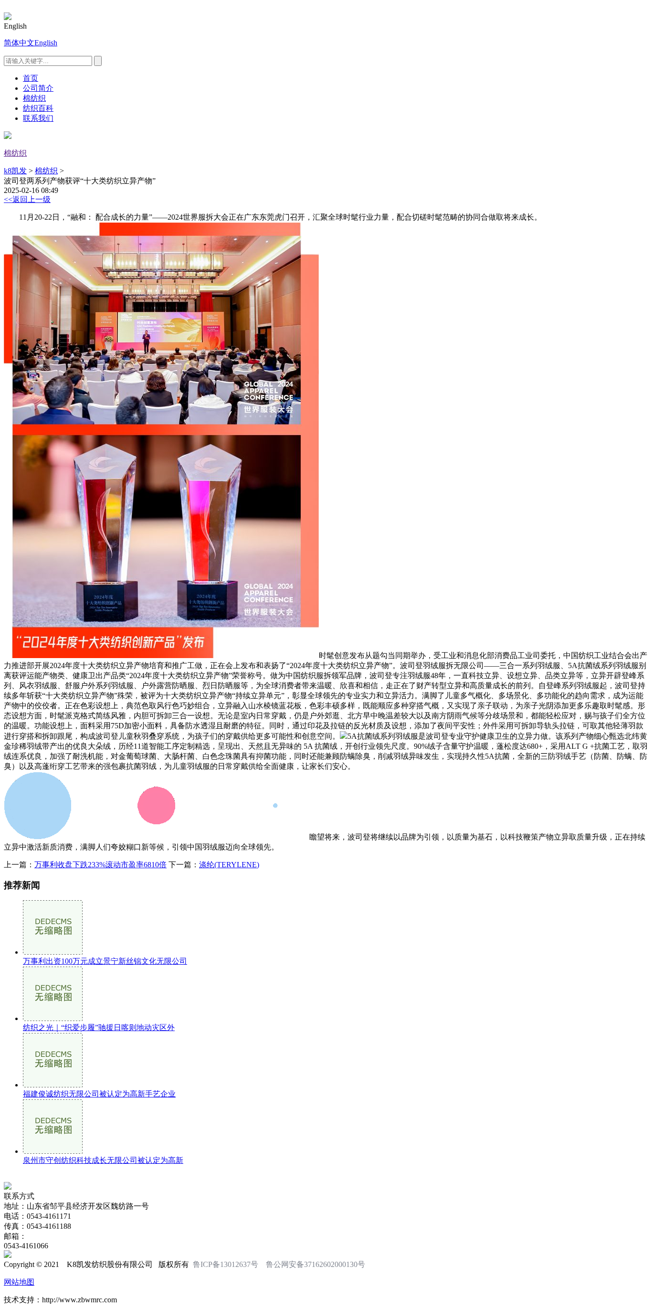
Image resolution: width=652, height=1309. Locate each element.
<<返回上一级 (27, 199)
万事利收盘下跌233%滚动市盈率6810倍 (100, 865)
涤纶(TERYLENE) (229, 865)
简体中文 (19, 43)
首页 (30, 78)
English (45, 43)
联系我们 (38, 118)
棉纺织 (34, 98)
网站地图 (19, 1282)
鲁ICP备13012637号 (225, 1264)
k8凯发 (15, 171)
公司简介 (38, 88)
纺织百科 (38, 108)
